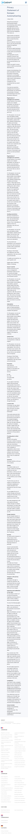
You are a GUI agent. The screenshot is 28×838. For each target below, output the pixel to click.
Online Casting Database (5, 798)
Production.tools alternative (19, 760)
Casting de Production (18, 745)
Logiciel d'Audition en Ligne (19, 747)
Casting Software (4, 782)
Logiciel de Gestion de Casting (7, 740)
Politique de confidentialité (6, 723)
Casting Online (17, 776)
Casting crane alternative (19, 758)
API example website (18, 788)
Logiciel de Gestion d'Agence (20, 749)
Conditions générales (16, 723)
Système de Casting (5, 758)
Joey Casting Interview (18, 810)
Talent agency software (19, 786)
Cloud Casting (3, 792)
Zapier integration (4, 776)
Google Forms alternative (19, 766)
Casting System (4, 794)
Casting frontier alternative (19, 762)
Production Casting (18, 780)
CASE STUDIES (4, 806)
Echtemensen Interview (5, 812)
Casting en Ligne (17, 739)
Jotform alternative (18, 754)
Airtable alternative (18, 752)
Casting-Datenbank (4, 831)
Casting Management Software (7, 788)
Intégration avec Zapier (5, 733)
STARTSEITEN (4, 827)
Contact (3, 720)
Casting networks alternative (19, 764)
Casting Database (4, 778)
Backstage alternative (18, 756)
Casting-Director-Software (6, 833)
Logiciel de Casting (4, 754)
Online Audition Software (19, 782)
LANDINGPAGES (4, 729)
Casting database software (19, 778)
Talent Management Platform (6, 790)
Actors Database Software (6, 796)
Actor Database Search (5, 800)
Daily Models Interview (5, 810)
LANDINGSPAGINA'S (5, 817)
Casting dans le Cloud (5, 756)
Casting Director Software (6, 801)
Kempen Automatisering (9, 722)
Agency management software (20, 784)
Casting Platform (4, 780)
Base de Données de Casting (6, 734)
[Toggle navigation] (26, 2)
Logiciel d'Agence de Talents (20, 751)
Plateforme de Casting (5, 752)
